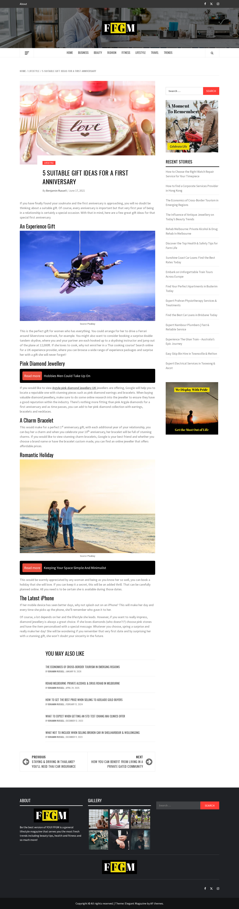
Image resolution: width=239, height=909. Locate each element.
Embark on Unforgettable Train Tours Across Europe (189, 274)
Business (83, 53)
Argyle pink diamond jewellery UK (74, 388)
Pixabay (91, 323)
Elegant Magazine (135, 903)
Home (70, 53)
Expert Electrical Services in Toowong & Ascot (190, 366)
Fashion (111, 53)
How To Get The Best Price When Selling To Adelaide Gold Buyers (83, 700)
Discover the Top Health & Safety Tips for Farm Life (192, 245)
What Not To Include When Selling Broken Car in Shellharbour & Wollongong (92, 733)
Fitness (126, 53)
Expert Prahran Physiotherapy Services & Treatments (191, 303)
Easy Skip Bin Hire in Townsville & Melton (191, 354)
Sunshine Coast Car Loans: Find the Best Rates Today (190, 260)
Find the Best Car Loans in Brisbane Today (191, 315)
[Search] (212, 53)
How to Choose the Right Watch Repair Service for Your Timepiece (190, 174)
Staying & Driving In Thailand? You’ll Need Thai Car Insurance (54, 762)
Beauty (98, 53)
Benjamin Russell (56, 190)
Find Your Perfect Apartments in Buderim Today (191, 288)
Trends (168, 53)
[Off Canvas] (27, 53)
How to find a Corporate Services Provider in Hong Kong (192, 188)
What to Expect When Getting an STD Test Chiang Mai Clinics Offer (85, 716)
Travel (155, 53)
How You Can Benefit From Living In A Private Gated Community (117, 762)
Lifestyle (140, 53)
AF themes (156, 903)
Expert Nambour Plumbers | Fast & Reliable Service (187, 327)
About (23, 4)
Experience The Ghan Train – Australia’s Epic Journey (190, 341)
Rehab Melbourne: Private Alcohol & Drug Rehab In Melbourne (82, 683)
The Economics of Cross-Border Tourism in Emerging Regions (82, 667)
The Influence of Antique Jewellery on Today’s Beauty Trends (190, 217)
